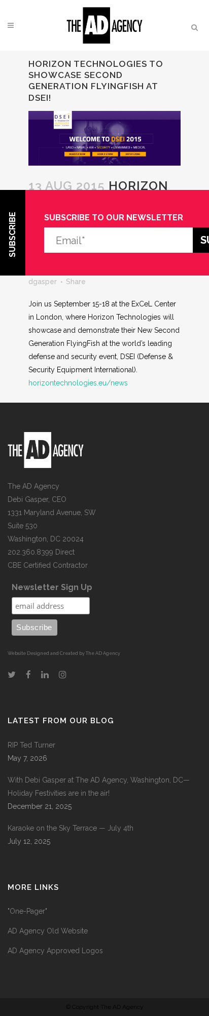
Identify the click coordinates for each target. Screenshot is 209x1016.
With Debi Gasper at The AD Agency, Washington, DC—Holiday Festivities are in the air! (99, 786)
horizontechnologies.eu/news (78, 383)
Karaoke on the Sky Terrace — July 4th (70, 828)
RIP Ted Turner (31, 745)
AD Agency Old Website (48, 931)
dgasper (42, 282)
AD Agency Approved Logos (55, 951)
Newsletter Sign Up (52, 587)
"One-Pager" (27, 911)
